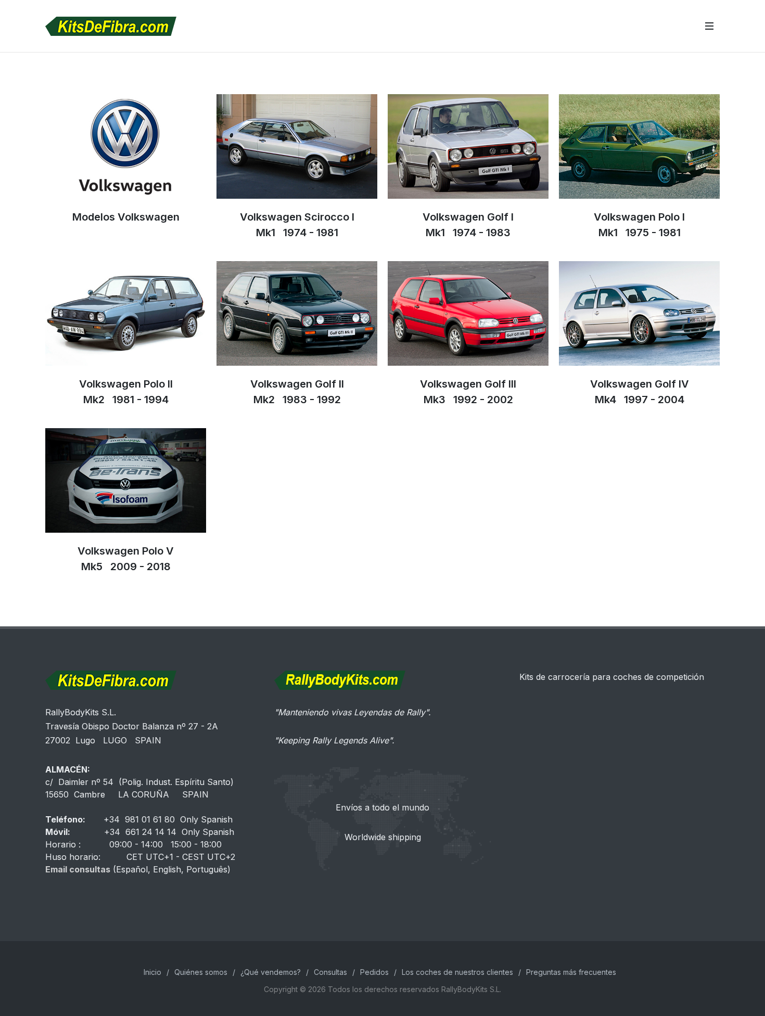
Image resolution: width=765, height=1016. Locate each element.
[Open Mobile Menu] (709, 26)
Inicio (152, 972)
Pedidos (374, 972)
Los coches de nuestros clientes (457, 972)
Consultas (330, 972)
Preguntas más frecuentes (571, 972)
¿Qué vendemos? (270, 972)
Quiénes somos (200, 972)
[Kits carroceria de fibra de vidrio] (611, 718)
